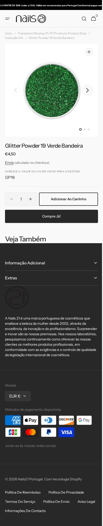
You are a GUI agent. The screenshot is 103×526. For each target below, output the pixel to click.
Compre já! (49, 231)
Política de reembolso (22, 513)
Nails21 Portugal (30, 499)
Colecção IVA (14, 38)
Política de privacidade (66, 513)
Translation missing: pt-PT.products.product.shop (52, 33)
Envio (9, 162)
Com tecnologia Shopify (63, 499)
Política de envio (56, 522)
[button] (7, 18)
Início (8, 33)
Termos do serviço (20, 522)
